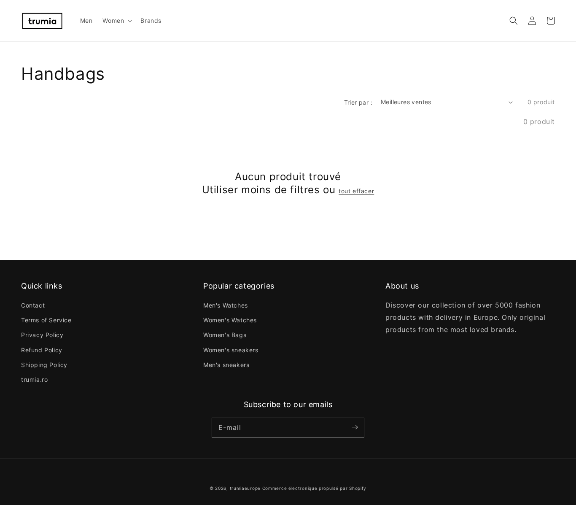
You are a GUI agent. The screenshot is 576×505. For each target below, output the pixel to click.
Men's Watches (225, 305)
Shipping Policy (44, 364)
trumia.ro (34, 379)
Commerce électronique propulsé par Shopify (314, 488)
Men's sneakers (226, 364)
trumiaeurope (245, 488)
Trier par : (358, 102)
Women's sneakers (230, 350)
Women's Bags (224, 334)
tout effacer (356, 190)
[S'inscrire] (354, 427)
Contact (33, 305)
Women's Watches (230, 320)
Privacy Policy (42, 334)
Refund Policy (41, 350)
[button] (513, 20)
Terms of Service (46, 320)
